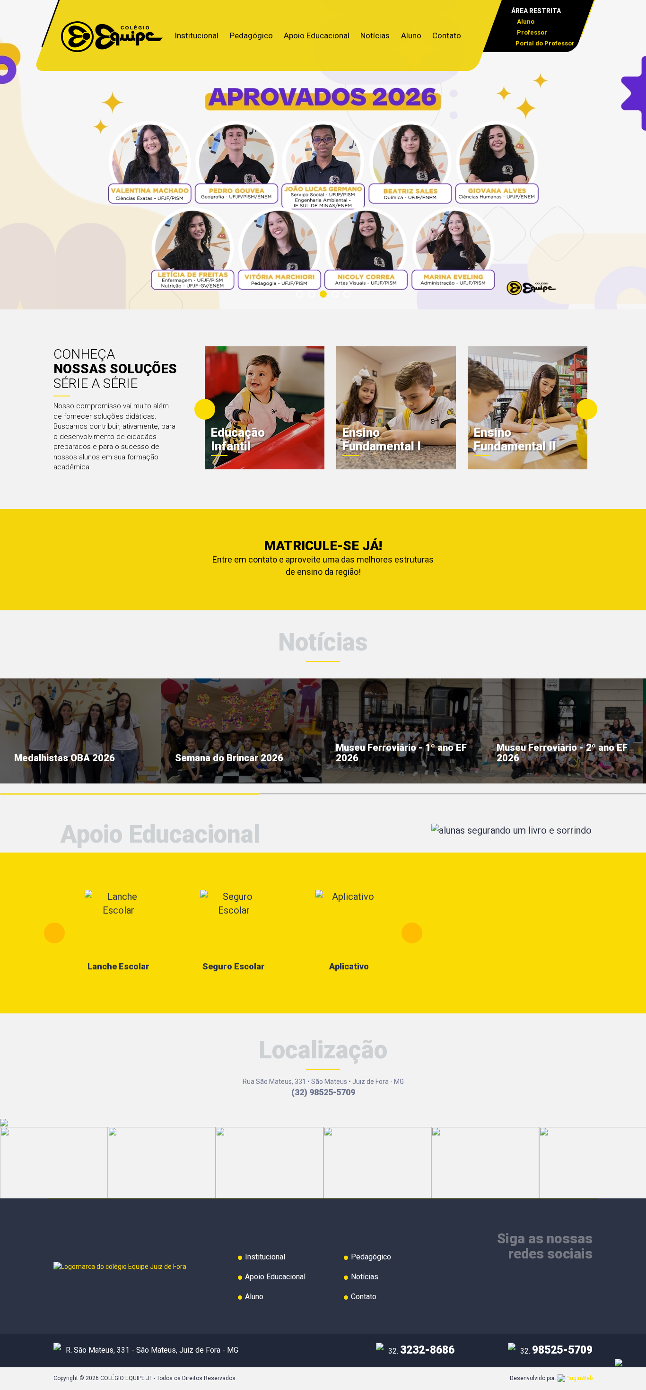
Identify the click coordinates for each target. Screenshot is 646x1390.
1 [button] (303, 297)
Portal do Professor (545, 43)
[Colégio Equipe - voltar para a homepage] (112, 36)
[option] (323, 154)
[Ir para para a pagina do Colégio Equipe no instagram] (586, 1279)
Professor (531, 32)
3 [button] (326, 297)
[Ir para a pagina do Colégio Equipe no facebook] (566, 1279)
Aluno (524, 21)
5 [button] (350, 297)
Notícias (375, 35)
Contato (446, 35)
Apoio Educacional (316, 35)
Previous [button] (204, 409)
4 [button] (338, 297)
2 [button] (314, 297)
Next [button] (586, 409)
